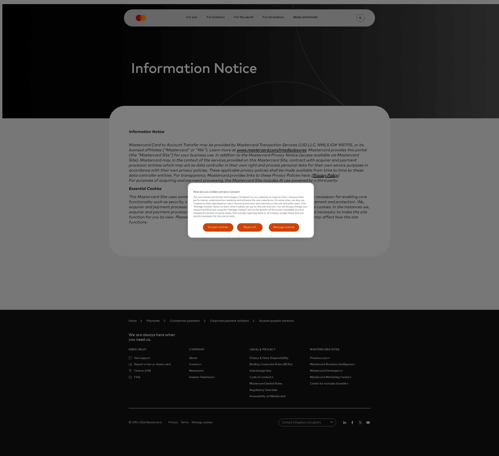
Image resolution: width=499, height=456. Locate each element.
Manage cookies (284, 227)
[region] (251, 210)
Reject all (250, 227)
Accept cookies (218, 227)
